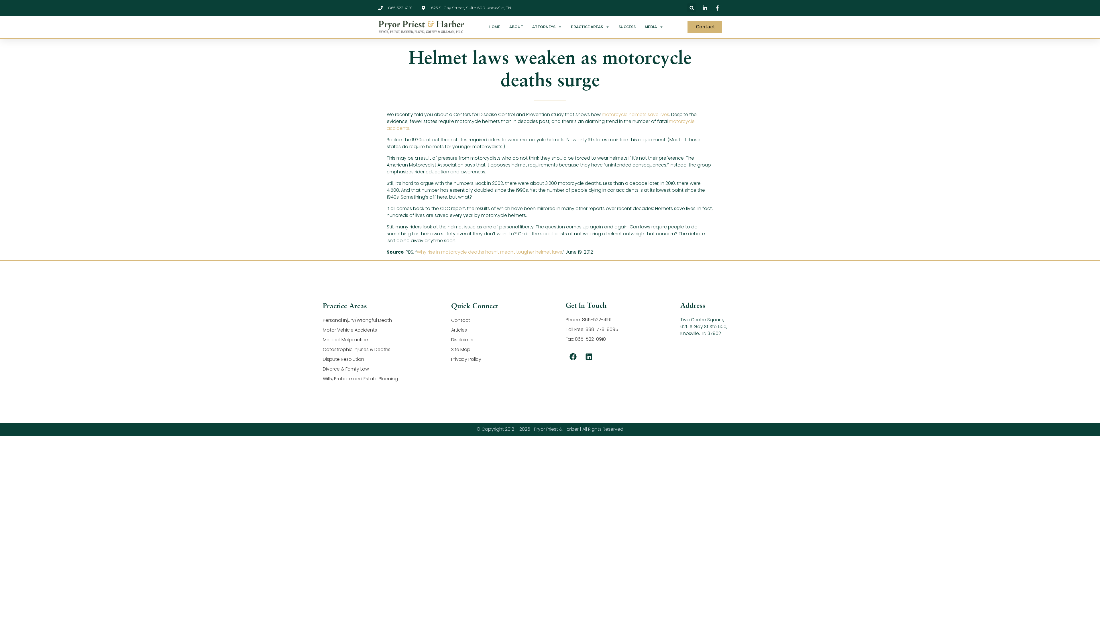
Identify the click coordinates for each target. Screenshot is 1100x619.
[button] (691, 7)
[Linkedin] (589, 357)
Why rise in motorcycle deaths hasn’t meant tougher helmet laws (489, 252)
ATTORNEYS (543, 27)
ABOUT (516, 27)
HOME (494, 27)
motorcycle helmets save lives (635, 114)
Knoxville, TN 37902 (700, 333)
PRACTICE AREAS (587, 27)
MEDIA (651, 27)
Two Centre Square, (702, 319)
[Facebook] (573, 357)
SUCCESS (627, 27)
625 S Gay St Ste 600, (703, 326)
